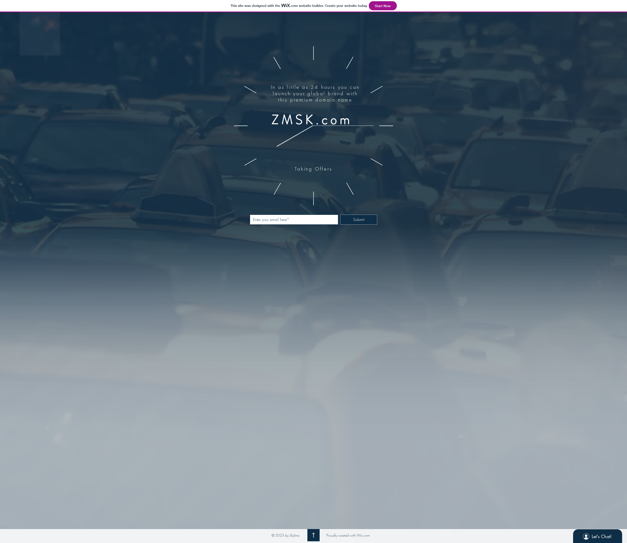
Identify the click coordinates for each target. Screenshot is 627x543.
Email (254, 210)
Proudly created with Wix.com (348, 535)
